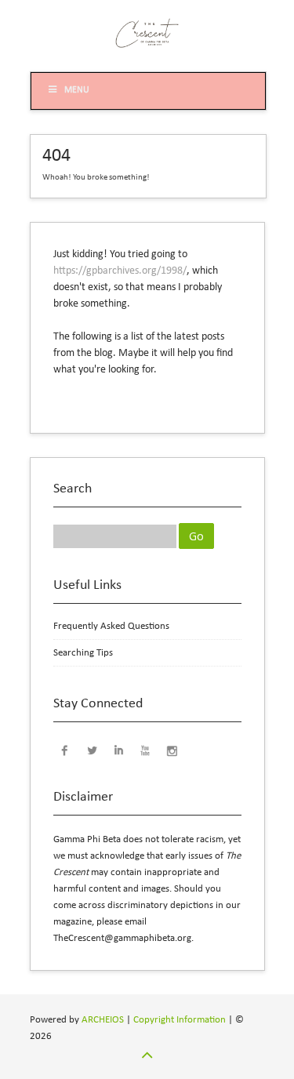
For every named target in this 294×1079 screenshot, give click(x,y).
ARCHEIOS (103, 1020)
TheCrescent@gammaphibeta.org (122, 938)
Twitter (91, 749)
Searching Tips (83, 653)
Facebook (65, 749)
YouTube (145, 749)
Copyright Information (179, 1020)
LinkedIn (118, 749)
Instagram (171, 749)
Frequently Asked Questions (111, 626)
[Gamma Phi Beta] (147, 47)
